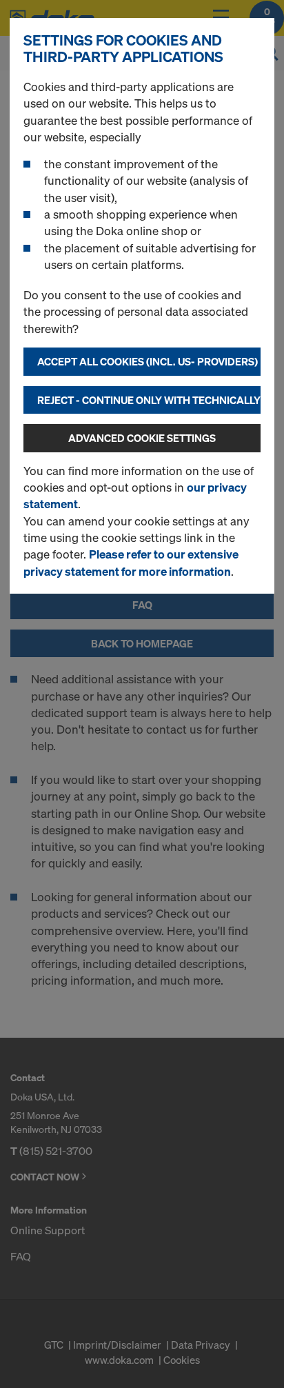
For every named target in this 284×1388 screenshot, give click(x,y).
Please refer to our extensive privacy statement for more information (131, 562)
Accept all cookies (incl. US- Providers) (147, 361)
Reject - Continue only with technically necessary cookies (149, 400)
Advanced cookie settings (142, 438)
